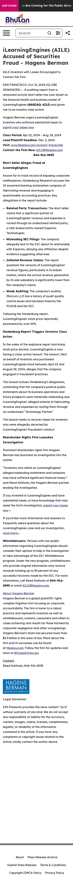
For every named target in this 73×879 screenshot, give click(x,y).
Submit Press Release (21, 865)
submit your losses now (18, 127)
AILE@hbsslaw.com (49, 150)
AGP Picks (9, 5)
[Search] (49, 33)
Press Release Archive (42, 857)
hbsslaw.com (15, 648)
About (20, 857)
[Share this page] (67, 33)
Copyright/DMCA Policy (25, 873)
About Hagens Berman (18, 593)
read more (10, 533)
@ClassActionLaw (26, 653)
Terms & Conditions (53, 865)
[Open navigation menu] (6, 33)
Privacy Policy (54, 873)
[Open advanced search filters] (58, 33)
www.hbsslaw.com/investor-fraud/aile (37, 145)
